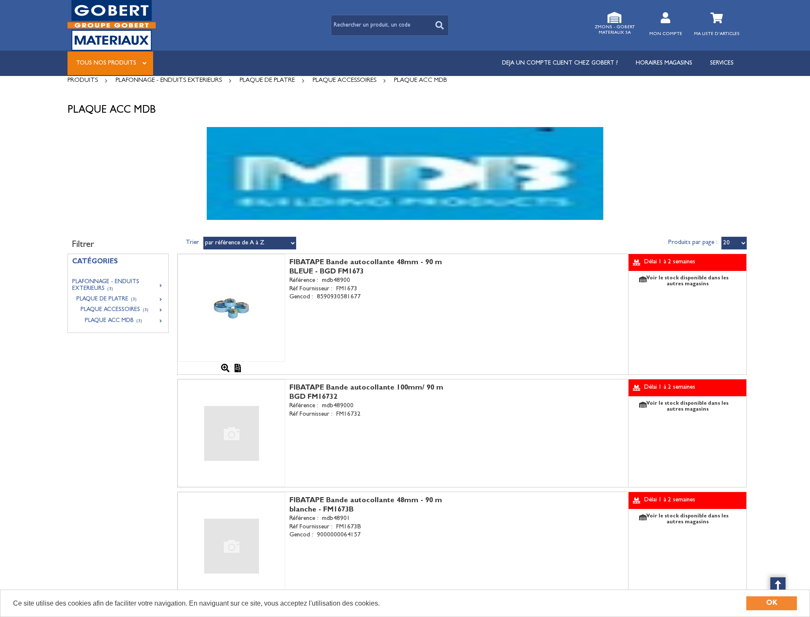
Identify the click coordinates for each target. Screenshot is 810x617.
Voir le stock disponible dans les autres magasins (687, 281)
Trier (192, 243)
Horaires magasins (664, 63)
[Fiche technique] (238, 368)
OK (772, 603)
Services (722, 63)
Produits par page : (692, 243)
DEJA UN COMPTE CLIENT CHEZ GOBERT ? (560, 63)
